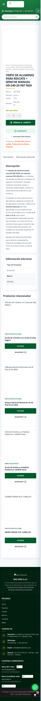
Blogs (4, 623)
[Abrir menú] (4, 4)
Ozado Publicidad (23, 694)
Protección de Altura (17, 65)
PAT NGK (10, 282)
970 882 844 (17, 11)
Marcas (4, 615)
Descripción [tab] (8, 157)
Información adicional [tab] (25, 157)
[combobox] (20, 16)
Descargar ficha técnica (22, 136)
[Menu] (38, 11)
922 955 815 (29, 11)
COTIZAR (20, 346)
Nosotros (5, 608)
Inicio (7, 65)
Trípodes (9, 147)
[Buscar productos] (37, 17)
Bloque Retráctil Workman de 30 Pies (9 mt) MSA (19, 403)
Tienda (4, 612)
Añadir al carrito (22, 122)
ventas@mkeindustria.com (19, 648)
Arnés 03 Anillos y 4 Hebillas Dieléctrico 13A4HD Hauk (17, 468)
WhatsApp (22, 131)
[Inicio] (15, 4)
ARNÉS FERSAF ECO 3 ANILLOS (18, 532)
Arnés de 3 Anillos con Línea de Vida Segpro (20, 339)
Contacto (5, 619)
